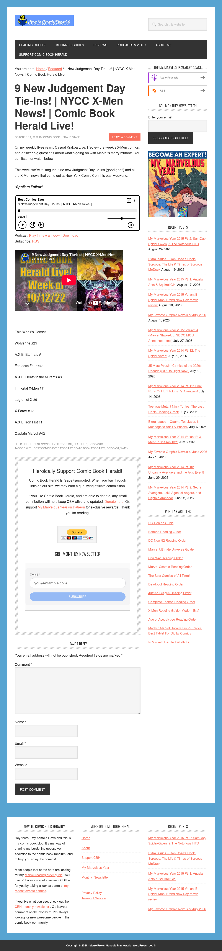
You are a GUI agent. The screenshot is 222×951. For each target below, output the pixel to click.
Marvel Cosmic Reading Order (170, 566)
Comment (23, 664)
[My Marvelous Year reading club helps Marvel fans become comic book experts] (177, 215)
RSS (35, 241)
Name (20, 721)
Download (70, 235)
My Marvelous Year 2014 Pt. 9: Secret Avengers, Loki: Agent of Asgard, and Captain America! (175, 492)
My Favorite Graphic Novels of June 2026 (177, 451)
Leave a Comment (124, 137)
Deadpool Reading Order (165, 584)
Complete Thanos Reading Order (171, 601)
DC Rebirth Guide (160, 522)
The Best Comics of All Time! (169, 575)
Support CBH (91, 857)
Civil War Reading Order (165, 558)
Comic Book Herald (44, 23)
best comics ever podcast (53, 448)
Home (86, 837)
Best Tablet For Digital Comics (169, 633)
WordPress (140, 945)
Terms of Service (94, 898)
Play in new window (44, 235)
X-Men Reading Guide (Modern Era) (173, 610)
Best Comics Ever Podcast (53, 444)
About (86, 847)
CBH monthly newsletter (32, 906)
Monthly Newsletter (95, 877)
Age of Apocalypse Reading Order (172, 619)
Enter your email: (160, 117)
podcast (113, 448)
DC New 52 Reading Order (167, 540)
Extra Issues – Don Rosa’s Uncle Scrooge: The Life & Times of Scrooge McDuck (175, 264)
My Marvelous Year (95, 867)
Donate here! (114, 501)
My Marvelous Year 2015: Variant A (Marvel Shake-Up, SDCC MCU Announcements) (173, 335)
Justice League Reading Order (169, 592)
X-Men (124, 448)
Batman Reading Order (164, 531)
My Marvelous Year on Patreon (61, 507)
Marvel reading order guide (43, 874)
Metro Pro (96, 945)
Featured (80, 444)
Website (21, 764)
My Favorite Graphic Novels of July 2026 (177, 314)
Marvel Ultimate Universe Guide (171, 549)
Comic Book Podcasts (89, 448)
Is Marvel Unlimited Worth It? (168, 642)
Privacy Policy (92, 892)
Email (20, 743)
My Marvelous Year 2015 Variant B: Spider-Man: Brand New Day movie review (173, 299)
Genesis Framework (118, 945)
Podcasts (96, 444)
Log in (152, 945)
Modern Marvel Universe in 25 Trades (175, 628)
